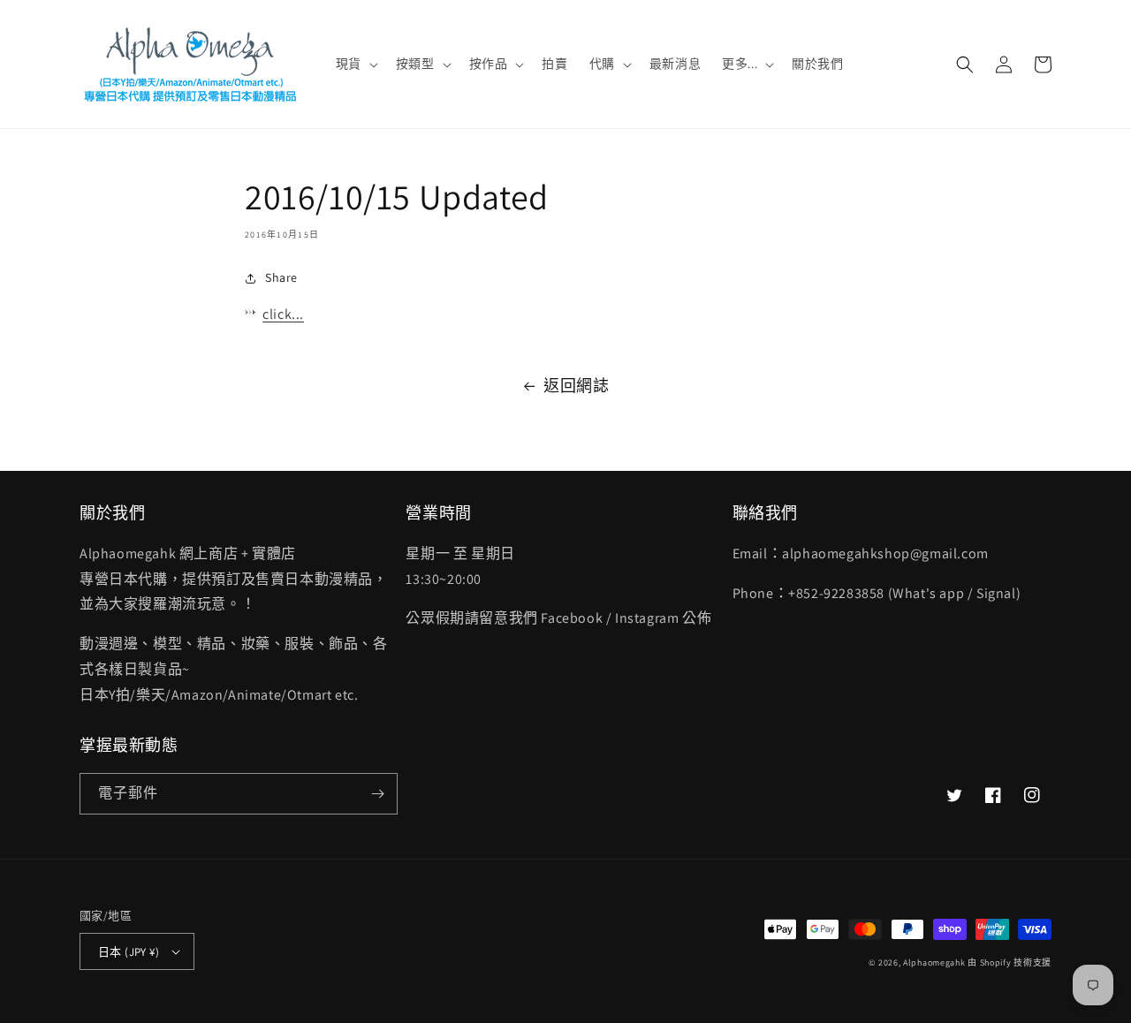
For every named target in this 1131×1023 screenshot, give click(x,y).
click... (283, 314)
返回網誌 (576, 385)
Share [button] (281, 277)
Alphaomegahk (934, 962)
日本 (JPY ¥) (128, 951)
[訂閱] (377, 794)
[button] (355, 63)
